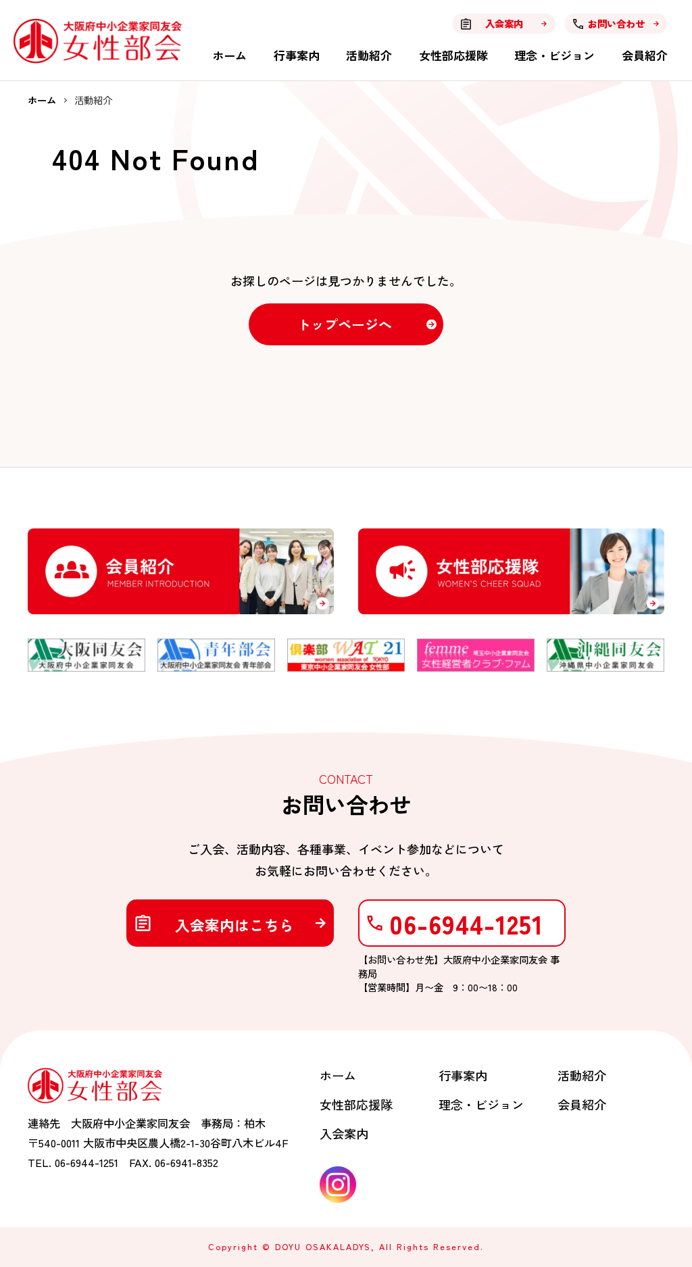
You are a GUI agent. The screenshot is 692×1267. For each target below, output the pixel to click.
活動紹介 (369, 55)
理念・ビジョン (554, 55)
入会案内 (504, 23)
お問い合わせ (616, 23)
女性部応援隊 (453, 55)
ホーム (229, 55)
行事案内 (297, 55)
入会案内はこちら (234, 924)
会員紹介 (645, 55)
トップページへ (344, 324)
